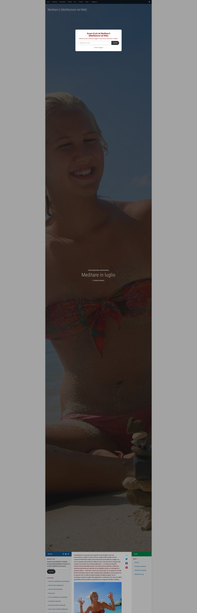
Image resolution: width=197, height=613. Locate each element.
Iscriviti (115, 43)
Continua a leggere (98, 47)
